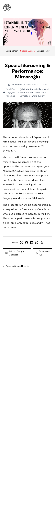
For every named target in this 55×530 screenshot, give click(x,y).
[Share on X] (21, 242)
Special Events (27, 51)
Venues (40, 51)
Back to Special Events (17, 266)
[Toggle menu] (49, 7)
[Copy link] (41, 242)
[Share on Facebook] (26, 242)
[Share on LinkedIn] (31, 242)
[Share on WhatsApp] (36, 242)
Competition (12, 51)
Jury (48, 51)
